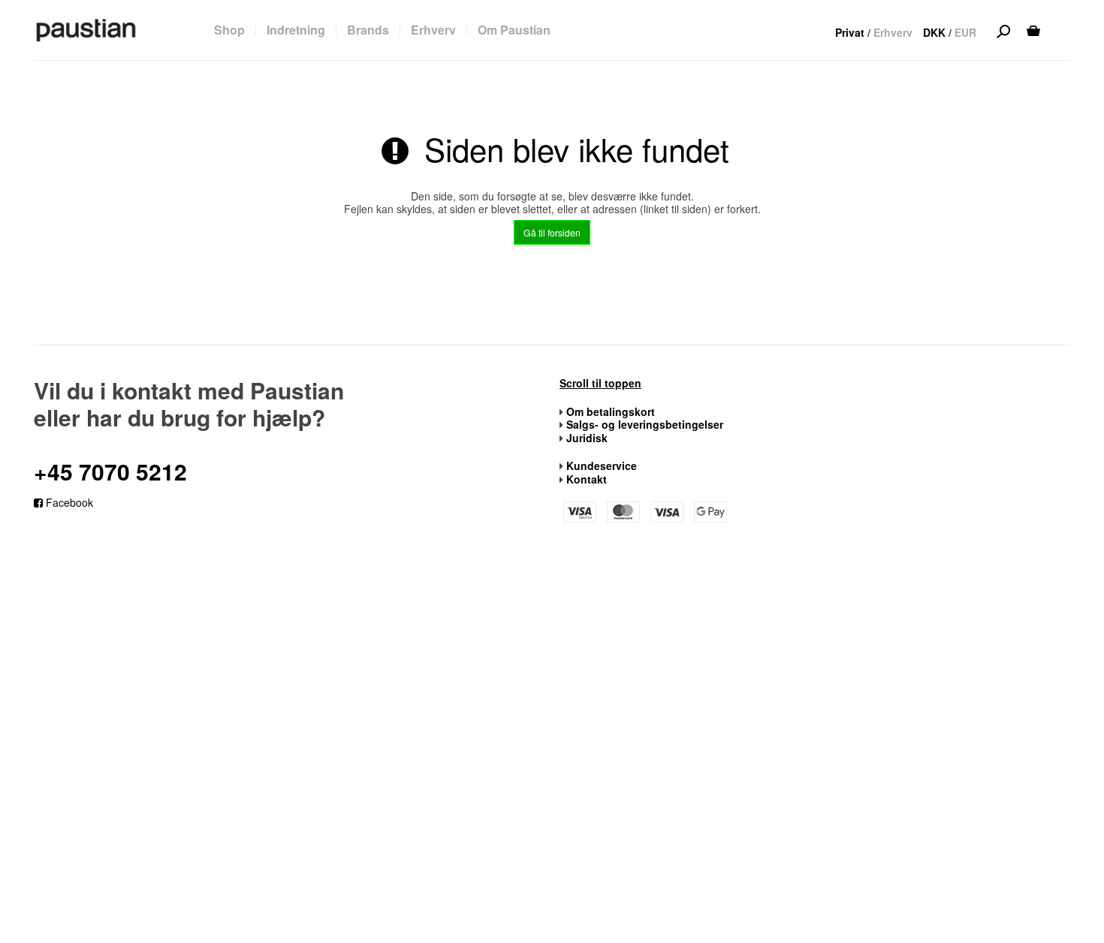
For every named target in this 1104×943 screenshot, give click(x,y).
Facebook (68, 502)
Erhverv (892, 32)
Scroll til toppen (600, 383)
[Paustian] (86, 29)
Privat (849, 32)
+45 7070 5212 (110, 471)
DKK (934, 32)
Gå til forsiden (552, 232)
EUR (965, 32)
